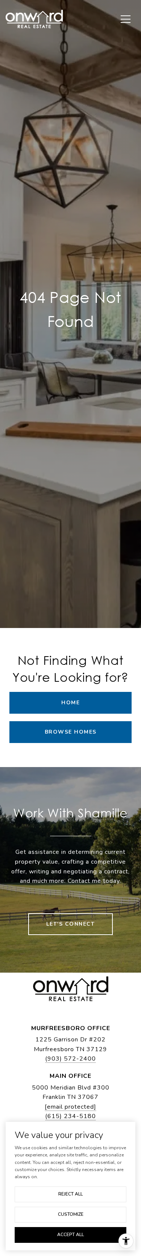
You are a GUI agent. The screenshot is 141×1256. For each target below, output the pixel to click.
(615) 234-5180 (70, 1116)
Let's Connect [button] (70, 924)
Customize (70, 1214)
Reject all (70, 1194)
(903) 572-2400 (70, 1059)
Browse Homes (71, 731)
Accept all (70, 1235)
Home (70, 702)
